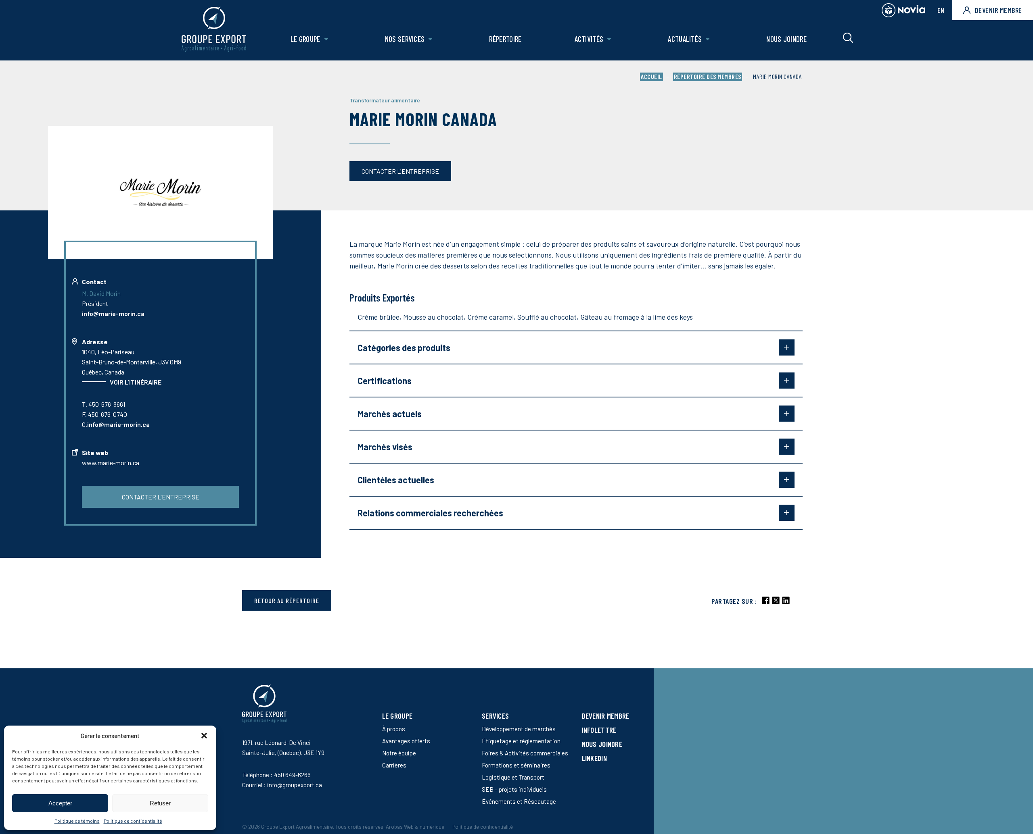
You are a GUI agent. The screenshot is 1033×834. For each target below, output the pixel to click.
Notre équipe (399, 753)
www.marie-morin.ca (110, 462)
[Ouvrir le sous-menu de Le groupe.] (326, 39)
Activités (589, 39)
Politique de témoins (77, 821)
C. (116, 424)
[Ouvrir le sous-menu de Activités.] (609, 39)
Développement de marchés (519, 728)
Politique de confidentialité (133, 821)
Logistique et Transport (513, 777)
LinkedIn (594, 758)
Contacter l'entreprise (400, 171)
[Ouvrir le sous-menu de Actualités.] (707, 39)
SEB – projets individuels (514, 789)
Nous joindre (786, 39)
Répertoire (505, 39)
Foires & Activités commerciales (525, 753)
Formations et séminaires (516, 765)
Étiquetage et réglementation (521, 741)
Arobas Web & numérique (415, 827)
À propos (393, 728)
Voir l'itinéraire (135, 382)
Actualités (685, 39)
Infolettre (599, 729)
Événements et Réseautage (519, 801)
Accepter (60, 803)
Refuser (160, 803)
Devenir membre (998, 10)
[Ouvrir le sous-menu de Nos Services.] (430, 39)
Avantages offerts (406, 741)
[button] (204, 736)
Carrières (394, 765)
